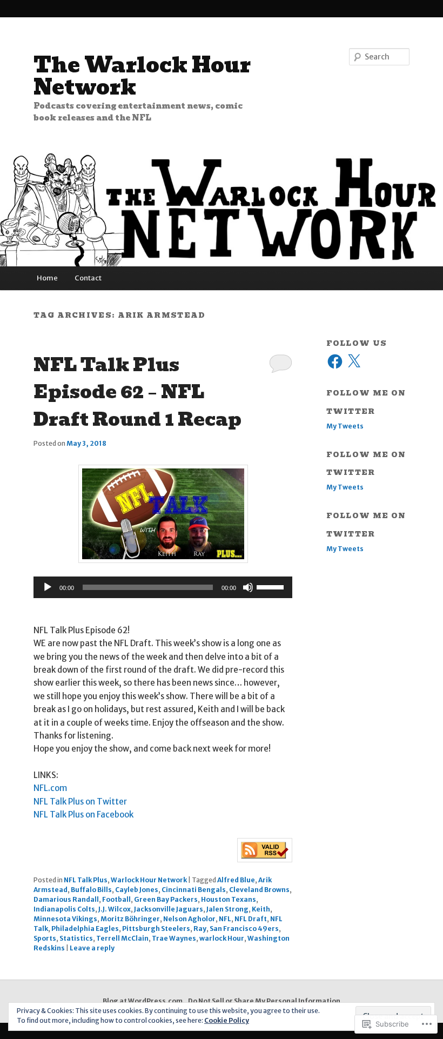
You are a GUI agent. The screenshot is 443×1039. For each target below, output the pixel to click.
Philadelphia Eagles (85, 928)
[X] (354, 361)
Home (47, 278)
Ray (199, 928)
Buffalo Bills (91, 890)
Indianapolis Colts (64, 909)
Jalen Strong (227, 909)
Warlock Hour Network (149, 880)
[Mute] (248, 587)
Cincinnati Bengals (194, 890)
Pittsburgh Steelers (156, 928)
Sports (44, 938)
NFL (225, 919)
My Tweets (345, 426)
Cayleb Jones (136, 890)
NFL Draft (250, 919)
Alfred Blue (236, 880)
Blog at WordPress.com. (144, 1001)
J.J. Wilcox (114, 909)
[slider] (272, 586)
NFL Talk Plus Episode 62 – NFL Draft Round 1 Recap (137, 392)
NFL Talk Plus (86, 880)
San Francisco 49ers (244, 928)
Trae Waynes (174, 938)
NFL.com (50, 788)
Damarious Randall (66, 899)
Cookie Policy (226, 1020)
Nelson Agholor (189, 919)
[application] (162, 587)
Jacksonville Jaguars (168, 909)
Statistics (76, 938)
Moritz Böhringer (130, 919)
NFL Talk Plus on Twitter (80, 801)
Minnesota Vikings (65, 919)
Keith (261, 909)
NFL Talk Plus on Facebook (83, 814)
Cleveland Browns (259, 890)
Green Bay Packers (166, 899)
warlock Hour (221, 938)
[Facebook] (335, 361)
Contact (88, 278)
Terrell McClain (122, 938)
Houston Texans (228, 899)
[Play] (47, 587)
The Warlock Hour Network (142, 76)
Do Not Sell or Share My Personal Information (264, 1001)
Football (116, 899)
